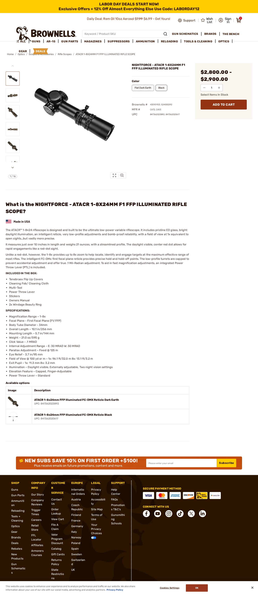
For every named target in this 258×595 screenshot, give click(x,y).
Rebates (16, 548)
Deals (15, 543)
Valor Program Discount (57, 539)
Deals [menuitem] (40, 51)
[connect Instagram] (168, 513)
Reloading (18, 510)
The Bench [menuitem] (231, 34)
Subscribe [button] (226, 463)
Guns (14, 489)
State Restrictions (57, 574)
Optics (15, 526)
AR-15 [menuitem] (51, 41)
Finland (76, 515)
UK (73, 569)
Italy (74, 531)
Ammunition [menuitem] (145, 41)
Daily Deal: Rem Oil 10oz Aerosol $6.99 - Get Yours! (129, 19)
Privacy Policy (115, 589)
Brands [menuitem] (210, 34)
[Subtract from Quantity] (204, 88)
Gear (14, 531)
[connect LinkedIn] (202, 513)
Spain (75, 548)
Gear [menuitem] (23, 51)
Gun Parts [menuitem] (69, 41)
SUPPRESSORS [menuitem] (119, 41)
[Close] (252, 587)
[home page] (46, 33)
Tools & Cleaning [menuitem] (198, 41)
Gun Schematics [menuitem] (185, 34)
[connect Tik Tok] (180, 513)
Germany (77, 526)
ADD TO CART (224, 105)
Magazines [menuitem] (93, 41)
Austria (76, 499)
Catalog (56, 548)
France (76, 520)
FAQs (114, 499)
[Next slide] (12, 167)
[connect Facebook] (146, 513)
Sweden (76, 554)
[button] (225, 20)
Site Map (97, 509)
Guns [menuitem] (36, 41)
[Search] (165, 34)
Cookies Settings (169, 588)
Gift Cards (58, 554)
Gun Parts (17, 495)
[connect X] (191, 513)
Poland (76, 543)
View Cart (57, 519)
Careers (36, 520)
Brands (16, 537)
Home (10, 54)
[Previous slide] (12, 66)
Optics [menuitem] (223, 41)
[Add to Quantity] (219, 88)
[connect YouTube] (157, 513)
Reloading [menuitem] (169, 41)
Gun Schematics (18, 568)
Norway (76, 537)
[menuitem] (22, 41)
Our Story (37, 494)
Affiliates (37, 545)
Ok (196, 588)
